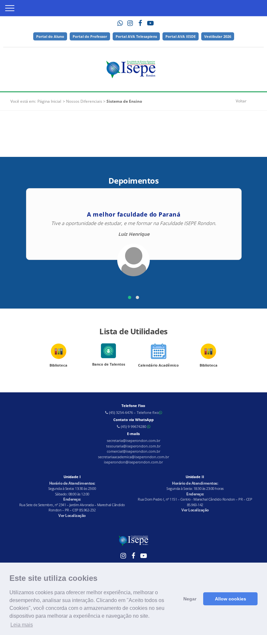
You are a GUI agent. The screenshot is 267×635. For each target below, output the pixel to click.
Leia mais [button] (21, 624)
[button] (130, 297)
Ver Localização (72, 515)
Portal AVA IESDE (180, 36)
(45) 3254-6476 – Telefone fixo (133, 412)
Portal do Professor (90, 36)
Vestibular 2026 (217, 36)
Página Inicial (49, 101)
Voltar (241, 101)
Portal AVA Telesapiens (136, 36)
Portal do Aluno (50, 36)
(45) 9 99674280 (133, 426)
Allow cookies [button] (230, 598)
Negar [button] (189, 598)
